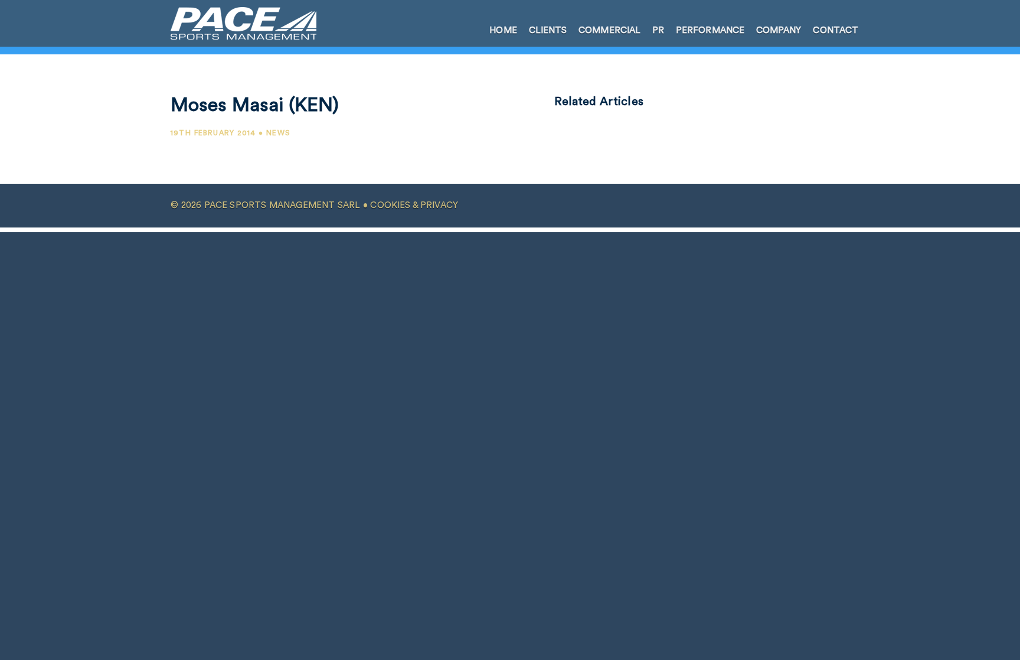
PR (658, 30)
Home (502, 30)
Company (779, 30)
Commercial (609, 30)
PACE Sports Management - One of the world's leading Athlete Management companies (236, 23)
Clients (548, 30)
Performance (710, 30)
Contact (835, 30)
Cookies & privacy (413, 205)
